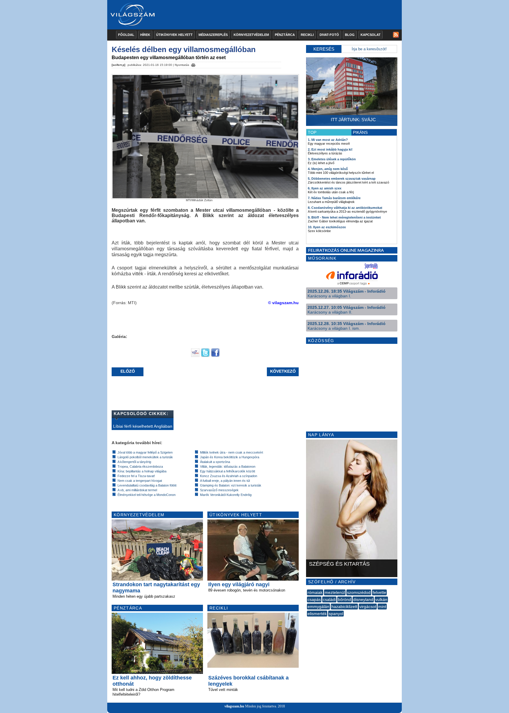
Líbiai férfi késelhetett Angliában (142, 426)
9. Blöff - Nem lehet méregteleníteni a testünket (344, 217)
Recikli (307, 34)
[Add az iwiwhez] (195, 355)
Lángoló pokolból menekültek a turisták (145, 457)
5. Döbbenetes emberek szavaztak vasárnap (342, 178)
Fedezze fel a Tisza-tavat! (136, 476)
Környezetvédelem (251, 34)
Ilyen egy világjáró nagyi (239, 584)
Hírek (145, 34)
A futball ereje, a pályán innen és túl (225, 480)
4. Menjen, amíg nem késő (328, 169)
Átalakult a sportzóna (215, 462)
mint (382, 606)
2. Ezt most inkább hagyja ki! (330, 149)
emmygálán (318, 606)
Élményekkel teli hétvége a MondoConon (147, 495)
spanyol (336, 613)
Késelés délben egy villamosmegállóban (184, 49)
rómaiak (315, 592)
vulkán (381, 599)
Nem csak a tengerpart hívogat (140, 480)
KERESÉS (323, 48)
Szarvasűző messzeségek (219, 490)
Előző (127, 371)
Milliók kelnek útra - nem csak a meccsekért (231, 452)
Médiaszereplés (213, 34)
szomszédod (359, 592)
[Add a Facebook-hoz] (215, 355)
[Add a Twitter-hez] (205, 355)
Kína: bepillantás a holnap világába (142, 471)
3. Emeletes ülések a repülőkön (332, 159)
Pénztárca (285, 34)
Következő (283, 371)
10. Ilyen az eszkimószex (327, 227)
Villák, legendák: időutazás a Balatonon (227, 466)
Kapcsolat (371, 34)
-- (307, 620)
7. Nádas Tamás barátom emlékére (334, 198)
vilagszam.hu (234, 706)
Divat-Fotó (329, 34)
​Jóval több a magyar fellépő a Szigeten (145, 452)
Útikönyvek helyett (174, 34)
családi (329, 599)
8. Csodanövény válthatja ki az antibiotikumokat (345, 207)
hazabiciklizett (344, 606)
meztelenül (335, 592)
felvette (379, 592)
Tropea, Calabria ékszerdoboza (140, 466)
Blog (350, 34)
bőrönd (344, 599)
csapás (314, 599)
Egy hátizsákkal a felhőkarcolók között (227, 471)
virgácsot (367, 606)
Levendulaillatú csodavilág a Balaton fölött (147, 485)
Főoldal (126, 34)
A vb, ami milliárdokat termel (137, 490)
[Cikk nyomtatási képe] (193, 64)
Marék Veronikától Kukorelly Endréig (226, 495)
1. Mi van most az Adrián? (328, 139)
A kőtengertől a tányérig (134, 462)
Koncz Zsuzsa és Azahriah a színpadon (228, 476)
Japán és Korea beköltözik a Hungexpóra (229, 457)
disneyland (363, 599)
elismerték (317, 613)
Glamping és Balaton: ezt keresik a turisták (230, 485)
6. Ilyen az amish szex (324, 188)
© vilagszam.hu (283, 302)
